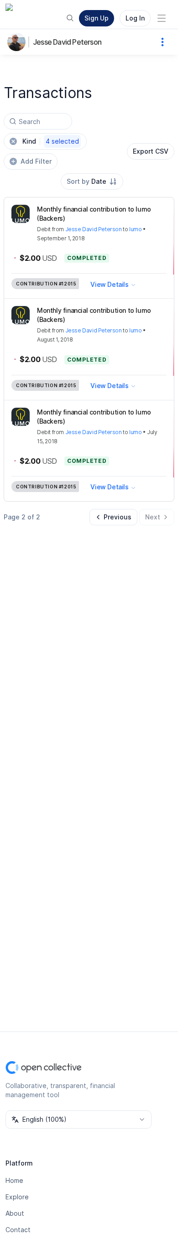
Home (14, 1180)
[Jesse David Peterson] (18, 42)
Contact (18, 1230)
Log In (135, 18)
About (14, 1213)
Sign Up (96, 18)
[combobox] (92, 181)
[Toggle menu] (161, 18)
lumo (135, 229)
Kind (50, 141)
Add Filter (36, 161)
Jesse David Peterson (67, 42)
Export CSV (150, 151)
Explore (17, 1197)
